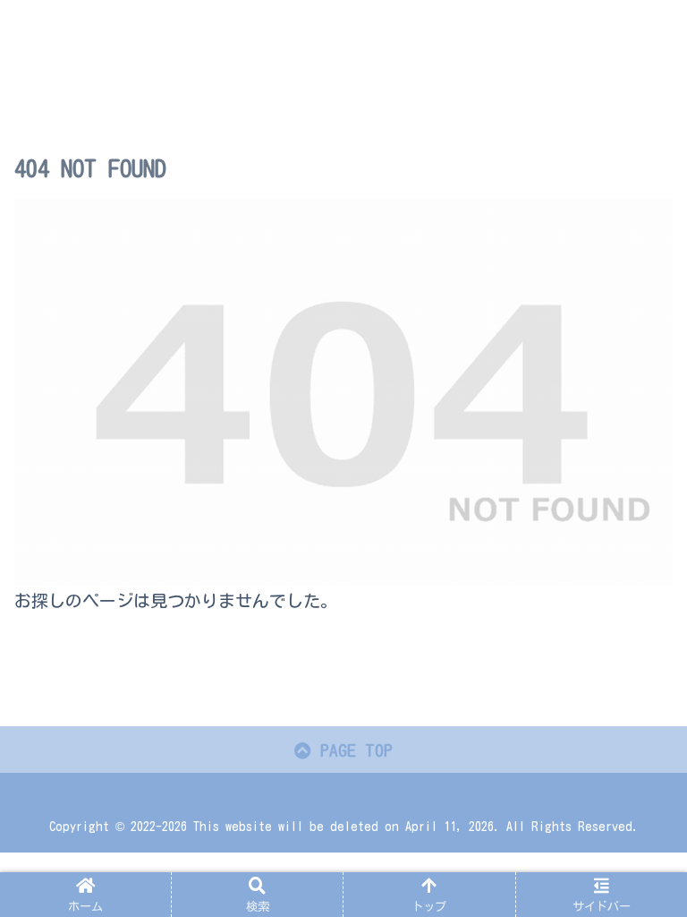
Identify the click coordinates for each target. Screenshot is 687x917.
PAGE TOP (352, 749)
